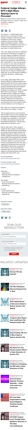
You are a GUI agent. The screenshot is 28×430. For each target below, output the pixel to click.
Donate (16, 2)
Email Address (5, 234)
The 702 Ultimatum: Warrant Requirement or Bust (18, 289)
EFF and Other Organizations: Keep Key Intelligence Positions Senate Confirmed (17, 401)
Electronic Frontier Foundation (5, 2)
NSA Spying (5, 204)
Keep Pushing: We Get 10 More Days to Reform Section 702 (18, 335)
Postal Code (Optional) (7, 241)
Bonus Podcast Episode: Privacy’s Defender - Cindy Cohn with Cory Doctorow (17, 383)
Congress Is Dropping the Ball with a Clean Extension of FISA (18, 366)
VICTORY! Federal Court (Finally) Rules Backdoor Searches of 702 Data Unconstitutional (18, 421)
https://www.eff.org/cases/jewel (10, 164)
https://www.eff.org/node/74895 (10, 158)
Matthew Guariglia (20, 414)
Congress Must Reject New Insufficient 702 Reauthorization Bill (18, 320)
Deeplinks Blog (14, 268)
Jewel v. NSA (5, 211)
